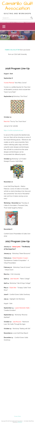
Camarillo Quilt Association (17, 6)
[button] (4, 26)
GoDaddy (20, 422)
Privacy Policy (17, 416)
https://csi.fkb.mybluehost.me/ (13, 130)
